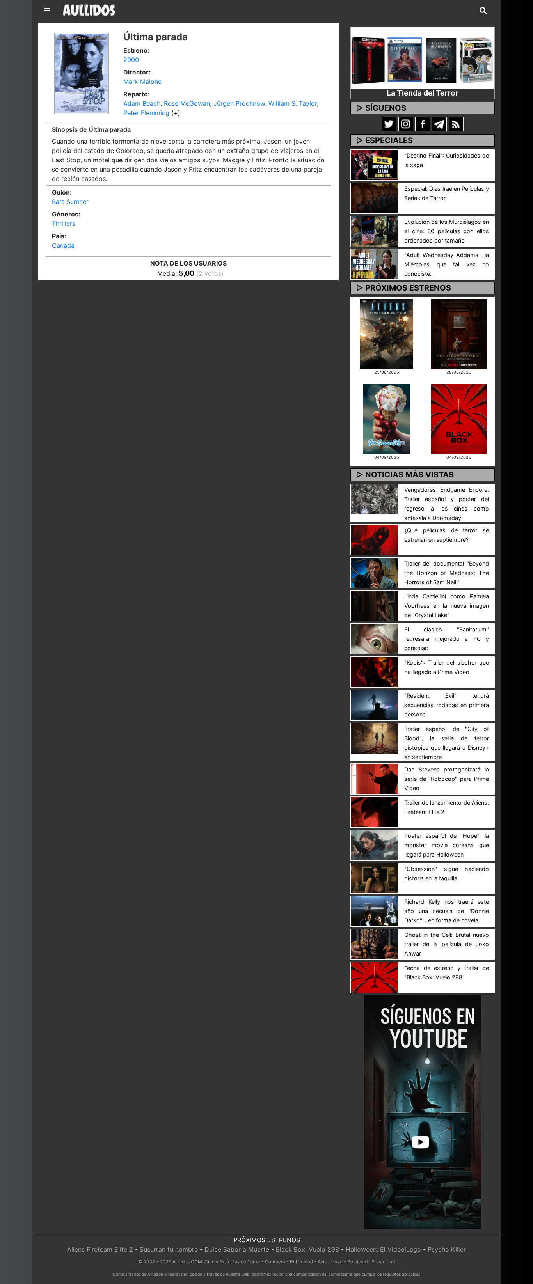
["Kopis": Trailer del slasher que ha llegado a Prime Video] (374, 671)
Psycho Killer (447, 1249)
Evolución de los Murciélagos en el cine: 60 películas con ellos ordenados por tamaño (446, 231)
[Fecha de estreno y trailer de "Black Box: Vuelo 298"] (374, 977)
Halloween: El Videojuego (383, 1249)
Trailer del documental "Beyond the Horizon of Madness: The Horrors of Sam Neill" (446, 572)
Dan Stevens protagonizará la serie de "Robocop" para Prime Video (446, 778)
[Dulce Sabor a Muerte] (386, 418)
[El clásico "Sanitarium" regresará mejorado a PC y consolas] (374, 638)
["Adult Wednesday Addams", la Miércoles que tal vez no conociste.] (374, 264)
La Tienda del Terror (422, 93)
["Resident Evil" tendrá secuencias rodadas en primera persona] (374, 704)
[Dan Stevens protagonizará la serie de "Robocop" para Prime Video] (374, 778)
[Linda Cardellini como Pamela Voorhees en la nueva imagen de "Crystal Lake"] (374, 605)
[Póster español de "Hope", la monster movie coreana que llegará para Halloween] (374, 844)
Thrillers (63, 223)
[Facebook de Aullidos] (422, 124)
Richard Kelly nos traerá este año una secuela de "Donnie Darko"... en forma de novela (446, 911)
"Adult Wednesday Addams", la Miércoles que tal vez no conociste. (446, 264)
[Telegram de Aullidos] (439, 124)
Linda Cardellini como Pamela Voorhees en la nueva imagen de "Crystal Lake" (446, 605)
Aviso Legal (330, 1261)
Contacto (275, 1261)
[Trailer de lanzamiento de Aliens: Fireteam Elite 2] (374, 811)
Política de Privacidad (371, 1261)
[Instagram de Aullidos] (405, 124)
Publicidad (301, 1261)
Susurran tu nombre (169, 1249)
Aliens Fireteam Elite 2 (100, 1249)
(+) (175, 113)
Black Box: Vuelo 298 (307, 1249)
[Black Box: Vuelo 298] (459, 418)
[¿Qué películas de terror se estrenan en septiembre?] (374, 539)
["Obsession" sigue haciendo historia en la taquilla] (374, 877)
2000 (131, 60)
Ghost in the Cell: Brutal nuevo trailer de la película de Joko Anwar (446, 944)
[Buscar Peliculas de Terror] (483, 11)
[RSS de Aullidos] (456, 124)
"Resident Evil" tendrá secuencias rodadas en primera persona (446, 705)
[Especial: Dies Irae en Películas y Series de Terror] (374, 197)
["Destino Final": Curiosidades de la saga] (374, 164)
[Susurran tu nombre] (459, 333)
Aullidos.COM (187, 1261)
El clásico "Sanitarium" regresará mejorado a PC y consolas (446, 638)
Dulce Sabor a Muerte (236, 1249)
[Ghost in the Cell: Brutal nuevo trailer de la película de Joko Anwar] (374, 944)
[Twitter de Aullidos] (389, 124)
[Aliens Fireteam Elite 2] (386, 333)
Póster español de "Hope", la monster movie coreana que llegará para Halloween (446, 845)
